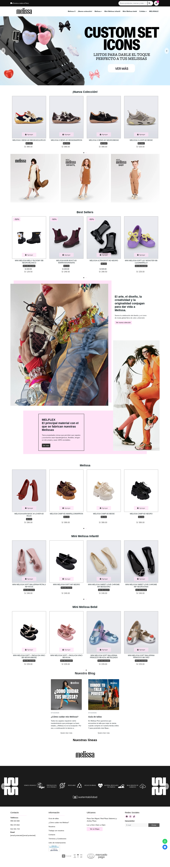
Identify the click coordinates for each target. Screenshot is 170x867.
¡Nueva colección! (85, 11)
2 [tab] (86, 152)
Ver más (46, 445)
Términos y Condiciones (57, 839)
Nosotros (52, 826)
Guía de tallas (54, 818)
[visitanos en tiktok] (134, 816)
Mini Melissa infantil (112, 11)
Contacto (52, 835)
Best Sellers (85, 212)
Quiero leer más (66, 733)
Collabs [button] (142, 11)
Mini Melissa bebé (130, 11)
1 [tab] (84, 152)
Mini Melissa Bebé (85, 607)
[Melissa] (24, 11)
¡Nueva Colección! (85, 91)
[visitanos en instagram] (130, 816)
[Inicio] (34, 178)
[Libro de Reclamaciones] (54, 848)
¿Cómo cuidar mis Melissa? (59, 822)
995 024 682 (15, 821)
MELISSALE (153, 11)
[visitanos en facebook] (126, 816)
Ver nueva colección (123, 322)
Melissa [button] (98, 11)
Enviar (154, 825)
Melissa (85, 465)
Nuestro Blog (85, 673)
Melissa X (71, 11)
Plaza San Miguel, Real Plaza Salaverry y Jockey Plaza (102, 820)
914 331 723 (15, 829)
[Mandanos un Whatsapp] (164, 841)
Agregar (30, 134)
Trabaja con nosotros (56, 830)
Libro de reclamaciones (57, 843)
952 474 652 (15, 825)
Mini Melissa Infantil (85, 536)
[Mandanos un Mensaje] (164, 847)
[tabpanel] (29, 122)
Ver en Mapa (94, 829)
